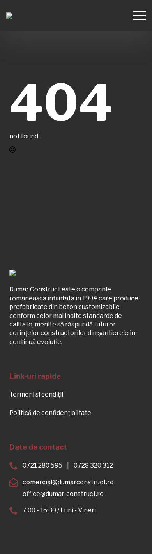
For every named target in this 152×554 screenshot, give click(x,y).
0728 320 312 (93, 465)
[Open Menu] (139, 15)
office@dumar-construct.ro (63, 494)
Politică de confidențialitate (50, 412)
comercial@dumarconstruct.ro (68, 482)
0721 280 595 (42, 465)
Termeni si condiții (36, 394)
